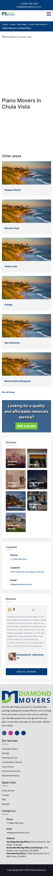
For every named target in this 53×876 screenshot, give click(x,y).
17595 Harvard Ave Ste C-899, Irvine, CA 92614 (28, 855)
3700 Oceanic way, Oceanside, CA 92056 (27, 849)
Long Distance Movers (12, 762)
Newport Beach (13, 190)
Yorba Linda (11, 266)
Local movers (8, 766)
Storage (5, 753)
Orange (8, 304)
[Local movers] (16, 501)
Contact (5, 795)
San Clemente (12, 343)
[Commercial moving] (37, 501)
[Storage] (37, 458)
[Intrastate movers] (16, 458)
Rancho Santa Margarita (18, 381)
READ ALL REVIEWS (26, 671)
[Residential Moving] (16, 522)
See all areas (8, 392)
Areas (12, 24)
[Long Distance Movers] (37, 479)
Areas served (8, 790)
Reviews (6, 804)
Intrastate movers (10, 749)
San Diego (22, 24)
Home (5, 24)
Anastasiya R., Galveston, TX (30, 656)
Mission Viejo (12, 228)
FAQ (4, 799)
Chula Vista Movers (38, 24)
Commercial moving (11, 771)
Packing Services (10, 758)
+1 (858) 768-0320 (28, 3)
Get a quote (26, 426)
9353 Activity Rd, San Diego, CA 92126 (28, 843)
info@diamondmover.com (28, 6)
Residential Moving (10, 775)
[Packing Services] (16, 479)
